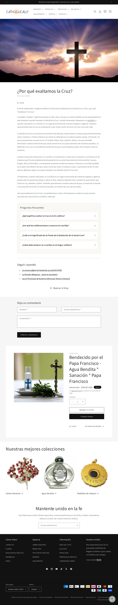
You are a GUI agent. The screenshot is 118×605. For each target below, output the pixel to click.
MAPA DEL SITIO (65, 545)
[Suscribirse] (77, 525)
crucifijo (91, 120)
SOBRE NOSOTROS (39, 545)
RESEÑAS (36, 557)
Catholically (19, 597)
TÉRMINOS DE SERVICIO (68, 557)
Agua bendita (48, 493)
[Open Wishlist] (105, 11)
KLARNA (9, 549)
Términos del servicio (77, 597)
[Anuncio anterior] (6, 2)
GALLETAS (63, 549)
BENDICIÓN (37, 549)
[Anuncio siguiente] (111, 2)
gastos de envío (77, 391)
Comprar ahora (87, 416)
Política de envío (91, 597)
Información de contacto (104, 600)
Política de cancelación (105, 597)
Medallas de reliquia (86, 493)
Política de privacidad (61, 597)
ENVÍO (8, 561)
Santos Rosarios (13, 493)
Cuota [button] (21, 103)
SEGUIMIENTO (38, 561)
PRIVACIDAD (64, 553)
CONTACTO (10, 545)
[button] (38, 9)
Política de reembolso (46, 597)
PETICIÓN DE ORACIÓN (41, 553)
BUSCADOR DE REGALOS (15, 553)
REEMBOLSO (10, 557)
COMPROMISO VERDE (67, 561)
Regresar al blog (60, 288)
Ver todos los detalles (93, 426)
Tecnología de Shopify (30, 597)
